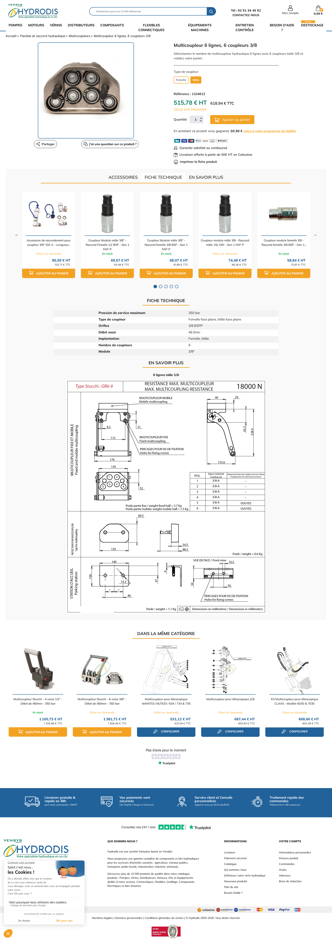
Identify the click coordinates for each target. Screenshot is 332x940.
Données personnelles (128, 918)
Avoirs (283, 869)
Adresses (284, 875)
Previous (16, 235)
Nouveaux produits (235, 881)
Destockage (312, 25)
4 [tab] (171, 286)
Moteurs (36, 25)
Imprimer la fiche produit (198, 162)
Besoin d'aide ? (282, 27)
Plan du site (231, 887)
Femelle (181, 80)
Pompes (15, 25)
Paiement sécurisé (235, 858)
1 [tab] (155, 286)
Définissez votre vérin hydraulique (245, 875)
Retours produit (288, 858)
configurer (169, 731)
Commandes (287, 864)
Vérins (56, 25)
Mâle (196, 80)
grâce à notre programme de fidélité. (269, 131)
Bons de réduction (290, 881)
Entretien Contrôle (245, 27)
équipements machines (200, 27)
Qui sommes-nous (235, 869)
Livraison (229, 852)
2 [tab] (160, 286)
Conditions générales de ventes (164, 918)
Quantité (180, 119)
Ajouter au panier (235, 119)
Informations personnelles (295, 852)
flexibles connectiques (151, 27)
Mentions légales (102, 918)
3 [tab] (166, 286)
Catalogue (230, 864)
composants (112, 25)
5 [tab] (176, 286)
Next (315, 235)
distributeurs (81, 25)
